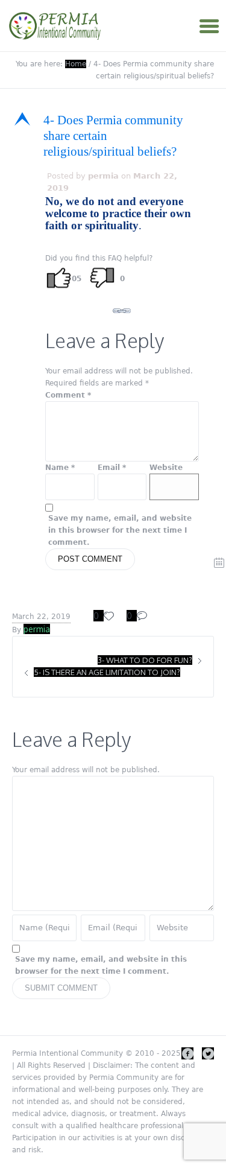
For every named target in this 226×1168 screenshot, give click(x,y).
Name (60, 467)
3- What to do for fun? (145, 660)
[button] (113, 135)
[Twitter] (208, 1053)
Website (166, 467)
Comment (68, 395)
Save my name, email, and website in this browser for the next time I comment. (120, 530)
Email (112, 467)
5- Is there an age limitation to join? (107, 672)
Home (75, 64)
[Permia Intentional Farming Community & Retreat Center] (56, 26)
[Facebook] (187, 1053)
